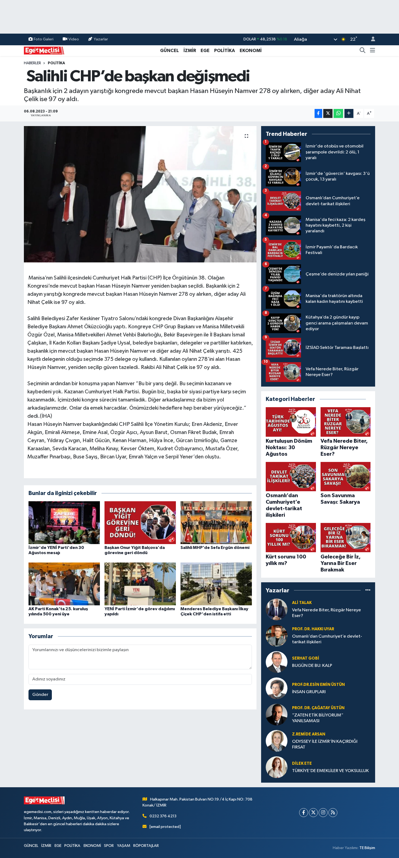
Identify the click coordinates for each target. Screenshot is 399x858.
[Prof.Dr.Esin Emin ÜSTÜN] (276, 688)
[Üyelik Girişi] (370, 39)
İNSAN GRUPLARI (309, 692)
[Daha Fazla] (348, 113)
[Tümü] (367, 590)
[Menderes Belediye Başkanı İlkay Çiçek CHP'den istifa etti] (216, 583)
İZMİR (189, 50)
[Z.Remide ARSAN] (276, 740)
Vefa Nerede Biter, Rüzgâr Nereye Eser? (326, 613)
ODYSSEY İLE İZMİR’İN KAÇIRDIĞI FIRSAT (324, 744)
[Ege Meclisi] (44, 50)
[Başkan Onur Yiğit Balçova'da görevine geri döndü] (140, 522)
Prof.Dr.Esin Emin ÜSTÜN (318, 685)
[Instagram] (323, 812)
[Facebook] (303, 812)
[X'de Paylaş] (327, 113)
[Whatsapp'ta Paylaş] (338, 113)
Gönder (40, 694)
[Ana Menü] (372, 50)
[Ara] (362, 50)
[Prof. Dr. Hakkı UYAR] (276, 635)
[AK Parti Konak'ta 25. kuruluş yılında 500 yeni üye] (64, 583)
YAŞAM (123, 846)
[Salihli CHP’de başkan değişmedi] (140, 194)
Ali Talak (302, 603)
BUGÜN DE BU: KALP (312, 665)
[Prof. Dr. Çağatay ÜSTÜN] (276, 714)
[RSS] (332, 812)
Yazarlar (101, 39)
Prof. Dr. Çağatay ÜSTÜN (318, 708)
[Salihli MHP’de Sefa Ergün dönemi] (216, 522)
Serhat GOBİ (305, 658)
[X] (313, 812)
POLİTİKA (224, 50)
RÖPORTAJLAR (146, 846)
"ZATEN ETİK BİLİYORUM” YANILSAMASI (317, 718)
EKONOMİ (251, 50)
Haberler (32, 63)
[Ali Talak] (276, 609)
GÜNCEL (169, 50)
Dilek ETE (302, 763)
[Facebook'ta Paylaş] (318, 113)
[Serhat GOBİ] (276, 662)
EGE (205, 50)
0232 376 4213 (163, 816)
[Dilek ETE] (276, 767)
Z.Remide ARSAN (308, 734)
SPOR (109, 846)
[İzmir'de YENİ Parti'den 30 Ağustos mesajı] (64, 522)
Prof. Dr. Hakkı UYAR (313, 629)
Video (73, 39)
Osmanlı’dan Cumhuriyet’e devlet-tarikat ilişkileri (327, 639)
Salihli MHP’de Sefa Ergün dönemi (214, 547)
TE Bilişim (367, 848)
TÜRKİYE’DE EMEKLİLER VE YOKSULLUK (330, 771)
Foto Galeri (43, 39)
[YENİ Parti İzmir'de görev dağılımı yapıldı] (140, 583)
